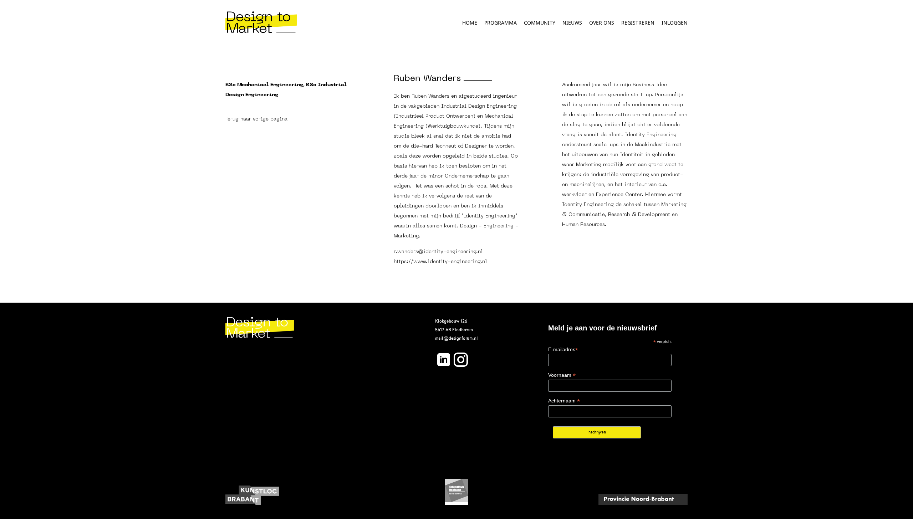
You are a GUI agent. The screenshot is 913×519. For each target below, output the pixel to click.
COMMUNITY (539, 22)
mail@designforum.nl (456, 338)
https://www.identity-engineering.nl (440, 262)
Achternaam (564, 400)
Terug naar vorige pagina (256, 119)
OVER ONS (601, 22)
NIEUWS (572, 22)
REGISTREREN (637, 22)
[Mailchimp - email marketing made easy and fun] (656, 437)
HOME (469, 22)
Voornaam (562, 375)
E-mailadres (563, 349)
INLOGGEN (675, 22)
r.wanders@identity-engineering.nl (438, 252)
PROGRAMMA (500, 22)
